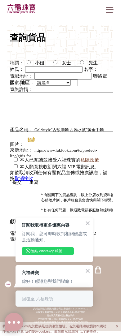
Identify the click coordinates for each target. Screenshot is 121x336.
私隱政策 (71, 331)
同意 (20, 331)
